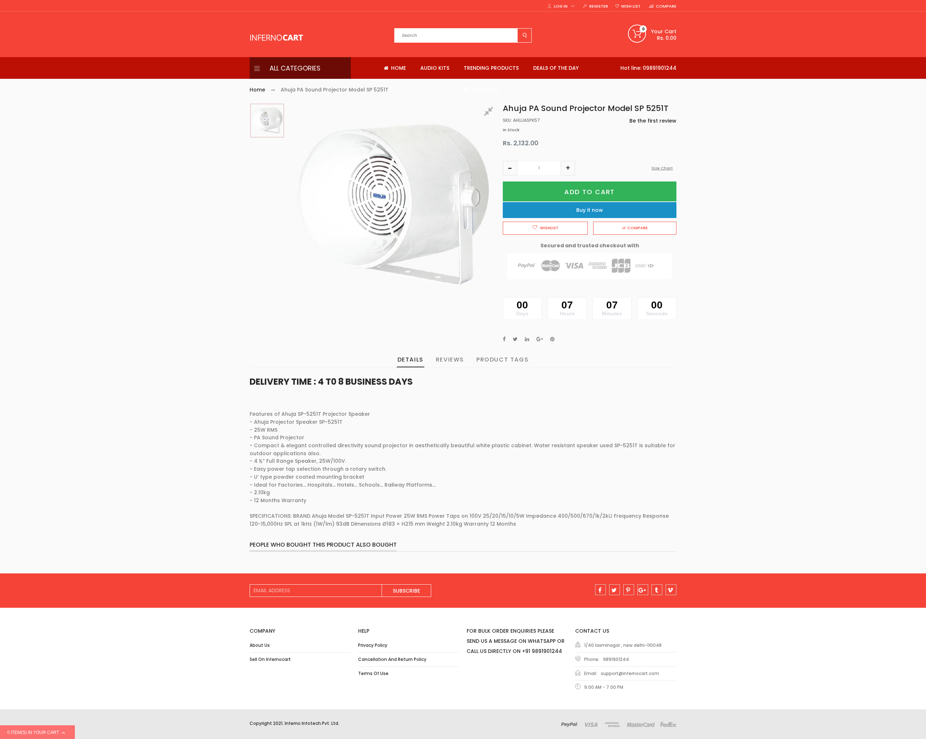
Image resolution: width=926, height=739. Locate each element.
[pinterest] (628, 589)
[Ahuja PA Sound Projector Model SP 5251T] (267, 120)
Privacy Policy (372, 645)
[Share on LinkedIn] (527, 339)
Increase (568, 168)
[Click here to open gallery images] (490, 112)
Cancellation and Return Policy (392, 659)
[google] (642, 589)
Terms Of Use (373, 673)
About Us (260, 645)
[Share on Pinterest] (552, 339)
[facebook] (600, 589)
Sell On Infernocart (270, 659)
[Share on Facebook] (504, 339)
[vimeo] (671, 589)
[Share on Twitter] (515, 339)
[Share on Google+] (539, 339)
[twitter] (614, 589)
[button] (510, 168)
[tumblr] (656, 589)
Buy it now (589, 210)
